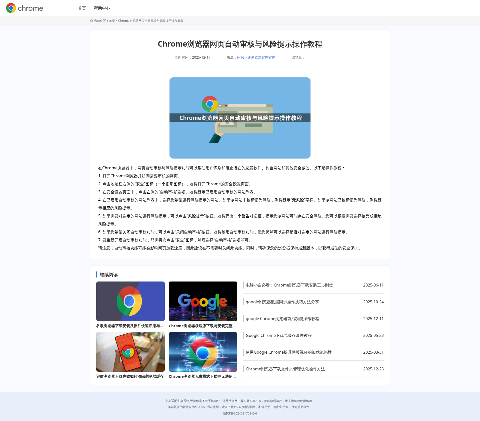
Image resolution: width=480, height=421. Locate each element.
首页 (82, 8)
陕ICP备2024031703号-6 (240, 413)
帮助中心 (102, 8)
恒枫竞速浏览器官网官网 (256, 57)
